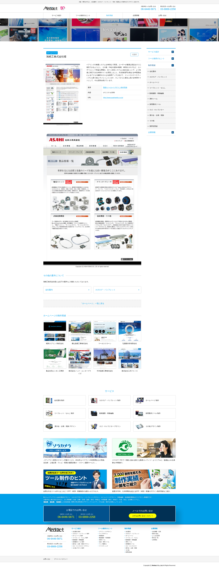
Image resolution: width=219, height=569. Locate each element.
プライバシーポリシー (61, 559)
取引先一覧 (155, 537)
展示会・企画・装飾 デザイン (81, 544)
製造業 (46, 502)
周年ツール (154, 99)
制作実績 (109, 15)
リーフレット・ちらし (158, 88)
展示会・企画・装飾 (157, 115)
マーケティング (103, 546)
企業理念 (154, 539)
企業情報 (136, 15)
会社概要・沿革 (156, 531)
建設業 (52, 502)
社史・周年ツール (104, 542)
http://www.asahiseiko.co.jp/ (113, 97)
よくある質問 (156, 535)
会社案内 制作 (76, 531)
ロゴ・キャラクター (157, 110)
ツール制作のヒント (83, 15)
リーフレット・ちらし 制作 (80, 537)
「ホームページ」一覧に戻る (92, 303)
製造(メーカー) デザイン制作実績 (115, 87)
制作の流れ (155, 533)
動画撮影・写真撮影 (104, 537)
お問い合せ (162, 15)
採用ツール (102, 539)
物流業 (58, 502)
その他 (152, 121)
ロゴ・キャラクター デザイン (81, 546)
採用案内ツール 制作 (78, 542)
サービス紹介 (56, 15)
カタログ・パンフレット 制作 (81, 533)
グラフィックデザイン (105, 531)
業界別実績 (154, 126)
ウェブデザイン (103, 533)
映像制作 (101, 535)
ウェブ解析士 (103, 544)
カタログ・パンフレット (158, 77)
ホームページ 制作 (78, 535)
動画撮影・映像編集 (157, 93)
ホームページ (154, 82)
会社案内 (153, 71)
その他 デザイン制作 (78, 548)
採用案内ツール (155, 104)
